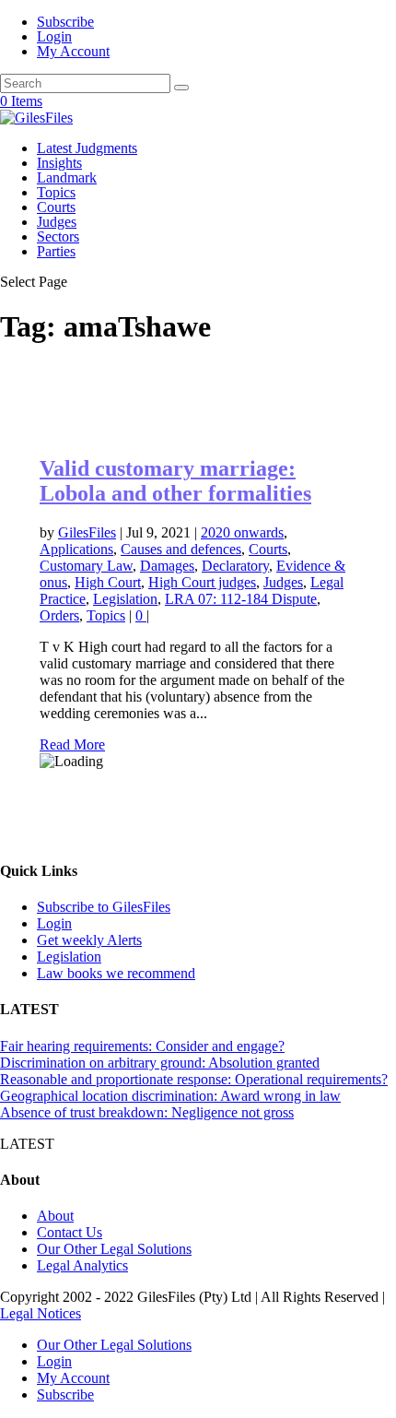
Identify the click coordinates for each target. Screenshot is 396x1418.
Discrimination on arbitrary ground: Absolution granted (160, 1062)
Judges (56, 222)
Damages (167, 565)
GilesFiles (87, 532)
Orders (59, 615)
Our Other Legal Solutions (114, 1249)
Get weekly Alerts (89, 940)
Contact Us (69, 1232)
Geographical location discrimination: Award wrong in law (170, 1096)
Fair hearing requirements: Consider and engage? (142, 1046)
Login (54, 36)
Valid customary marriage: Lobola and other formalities (175, 480)
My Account (73, 51)
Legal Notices (40, 1313)
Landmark (67, 177)
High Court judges (202, 582)
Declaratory (235, 565)
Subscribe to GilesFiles (103, 907)
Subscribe (65, 22)
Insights (59, 163)
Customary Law (86, 565)
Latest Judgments (87, 148)
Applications (76, 549)
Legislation (125, 599)
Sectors (58, 236)
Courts (56, 207)
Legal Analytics (82, 1265)
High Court (108, 582)
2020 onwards (242, 532)
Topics (56, 192)
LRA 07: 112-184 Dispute (241, 599)
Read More (72, 744)
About (55, 1215)
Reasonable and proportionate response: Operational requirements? (194, 1079)
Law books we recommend (116, 973)
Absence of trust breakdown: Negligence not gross (147, 1112)
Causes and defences (181, 549)
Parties (56, 251)
